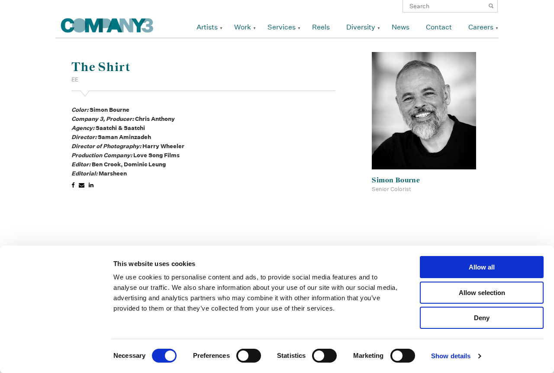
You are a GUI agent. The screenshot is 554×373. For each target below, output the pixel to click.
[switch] (248, 356)
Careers (480, 27)
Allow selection (482, 292)
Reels (321, 27)
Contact (439, 27)
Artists (207, 27)
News (400, 27)
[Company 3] (107, 24)
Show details (450, 356)
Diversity (360, 27)
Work (242, 27)
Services (281, 27)
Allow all (482, 267)
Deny (482, 317)
